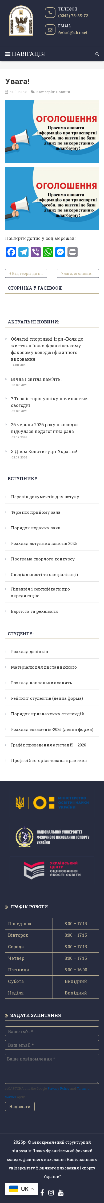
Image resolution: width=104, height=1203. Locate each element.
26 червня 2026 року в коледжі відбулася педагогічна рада (45, 428)
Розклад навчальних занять (41, 682)
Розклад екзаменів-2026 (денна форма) (52, 729)
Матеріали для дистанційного (44, 667)
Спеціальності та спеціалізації (44, 574)
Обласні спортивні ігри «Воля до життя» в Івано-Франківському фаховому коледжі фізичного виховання (47, 349)
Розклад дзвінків (29, 651)
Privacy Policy (58, 1088)
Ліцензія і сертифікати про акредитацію (40, 592)
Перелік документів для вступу (45, 496)
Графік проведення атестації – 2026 (48, 745)
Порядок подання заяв (35, 527)
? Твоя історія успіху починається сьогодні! (50, 402)
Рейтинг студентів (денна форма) (47, 698)
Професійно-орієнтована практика (49, 760)
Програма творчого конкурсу (43, 559)
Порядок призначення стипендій (47, 713)
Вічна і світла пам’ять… (37, 379)
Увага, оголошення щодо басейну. (80, 273)
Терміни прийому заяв (36, 512)
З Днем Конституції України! (44, 451)
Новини (63, 91)
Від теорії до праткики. (29, 273)
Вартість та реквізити (34, 611)
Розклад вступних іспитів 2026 (44, 543)
